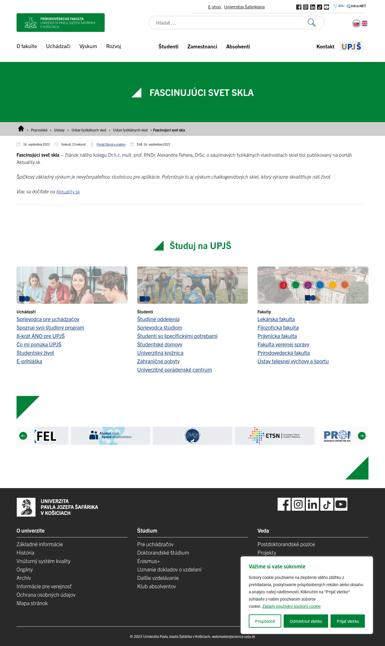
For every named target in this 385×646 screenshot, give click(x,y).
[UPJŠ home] (351, 46)
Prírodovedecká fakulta (283, 352)
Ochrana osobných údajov (46, 594)
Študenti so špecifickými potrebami (177, 335)
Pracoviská (39, 130)
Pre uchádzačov (155, 543)
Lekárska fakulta (276, 318)
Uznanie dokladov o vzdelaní (169, 569)
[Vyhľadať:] (316, 22)
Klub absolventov (156, 586)
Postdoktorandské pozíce (286, 543)
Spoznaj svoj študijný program (50, 327)
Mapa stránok (32, 602)
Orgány (25, 569)
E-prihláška (29, 361)
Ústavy (59, 130)
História (25, 552)
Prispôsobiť (265, 621)
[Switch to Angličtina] (364, 23)
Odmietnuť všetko (306, 621)
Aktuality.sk (68, 191)
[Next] (362, 436)
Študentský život (35, 352)
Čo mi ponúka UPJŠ (39, 344)
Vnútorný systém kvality (43, 560)
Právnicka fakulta (277, 335)
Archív (24, 577)
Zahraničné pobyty (158, 361)
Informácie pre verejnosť (44, 586)
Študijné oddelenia (158, 318)
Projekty (266, 552)
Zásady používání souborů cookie (291, 606)
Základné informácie (40, 543)
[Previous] (23, 436)
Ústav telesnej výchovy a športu (293, 361)
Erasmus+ (148, 560)
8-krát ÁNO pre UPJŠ (41, 335)
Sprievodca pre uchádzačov (48, 318)
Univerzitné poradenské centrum (174, 369)
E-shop (215, 6)
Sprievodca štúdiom (159, 327)
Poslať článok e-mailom (111, 144)
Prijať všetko (348, 621)
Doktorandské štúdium (163, 552)
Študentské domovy (159, 344)
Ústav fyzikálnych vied (89, 130)
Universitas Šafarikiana (244, 6)
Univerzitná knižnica (160, 352)
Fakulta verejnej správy (283, 344)
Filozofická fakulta (278, 327)
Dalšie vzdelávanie (158, 577)
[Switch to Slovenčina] (356, 23)
